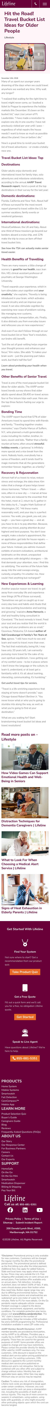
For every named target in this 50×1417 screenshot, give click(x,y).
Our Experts (8, 1159)
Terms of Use (31, 1218)
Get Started (25, 1017)
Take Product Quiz (25, 972)
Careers (5, 1152)
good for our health (24, 269)
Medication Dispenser (13, 1183)
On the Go (6, 1172)
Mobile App (7, 1104)
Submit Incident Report (29, 1222)
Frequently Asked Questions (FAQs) (21, 1132)
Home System (9, 1086)
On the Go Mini (9, 1176)
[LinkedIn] (25, 1211)
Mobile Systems (10, 1090)
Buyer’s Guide (9, 1117)
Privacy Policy (13, 1218)
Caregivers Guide (10, 1121)
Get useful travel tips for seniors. (19, 683)
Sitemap (7, 1222)
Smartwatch (8, 1093)
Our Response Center (13, 1145)
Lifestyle (9, 37)
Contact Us (7, 1155)
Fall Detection (9, 1097)
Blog (4, 1124)
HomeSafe (7, 1168)
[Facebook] (10, 1211)
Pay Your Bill (8, 1190)
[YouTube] (40, 1211)
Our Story (6, 1141)
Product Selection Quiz (13, 1113)
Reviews (6, 1128)
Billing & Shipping (11, 1186)
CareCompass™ (10, 1100)
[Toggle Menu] (45, 4)
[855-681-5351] (35, 3)
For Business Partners (13, 1148)
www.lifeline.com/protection (27, 1313)
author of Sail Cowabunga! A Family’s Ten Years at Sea (24, 634)
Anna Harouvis (34, 611)
